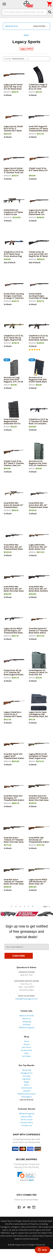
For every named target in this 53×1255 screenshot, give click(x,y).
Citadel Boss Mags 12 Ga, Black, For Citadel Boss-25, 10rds (38, 87)
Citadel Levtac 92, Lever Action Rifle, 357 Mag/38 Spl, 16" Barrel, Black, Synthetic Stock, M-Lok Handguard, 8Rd (38, 256)
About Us (26, 1018)
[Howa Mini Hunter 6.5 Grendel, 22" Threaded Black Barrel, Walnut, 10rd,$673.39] (39, 619)
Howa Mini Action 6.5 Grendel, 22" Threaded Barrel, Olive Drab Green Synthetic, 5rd (39, 799)
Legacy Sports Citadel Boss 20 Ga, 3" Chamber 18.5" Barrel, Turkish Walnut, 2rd (13, 129)
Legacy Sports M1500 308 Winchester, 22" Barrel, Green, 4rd (38, 881)
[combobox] (24, 12)
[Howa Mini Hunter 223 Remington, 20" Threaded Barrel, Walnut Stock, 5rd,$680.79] (14, 786)
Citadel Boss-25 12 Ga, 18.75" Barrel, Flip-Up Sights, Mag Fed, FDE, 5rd (13, 339)
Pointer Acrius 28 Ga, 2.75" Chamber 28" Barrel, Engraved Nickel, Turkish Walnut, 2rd (13, 673)
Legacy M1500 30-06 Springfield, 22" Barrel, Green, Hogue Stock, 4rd (38, 757)
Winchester (26, 1088)
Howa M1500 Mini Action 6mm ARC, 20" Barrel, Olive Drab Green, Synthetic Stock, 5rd (14, 590)
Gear (26, 1053)
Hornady (26, 1076)
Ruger (26, 1082)
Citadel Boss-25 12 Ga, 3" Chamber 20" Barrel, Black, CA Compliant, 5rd (38, 422)
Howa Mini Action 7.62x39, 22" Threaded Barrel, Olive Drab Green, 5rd (14, 882)
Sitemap (26, 1024)
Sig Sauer (26, 1079)
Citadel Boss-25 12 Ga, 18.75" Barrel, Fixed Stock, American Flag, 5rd (13, 255)
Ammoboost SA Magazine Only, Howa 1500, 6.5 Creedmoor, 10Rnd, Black (38, 464)
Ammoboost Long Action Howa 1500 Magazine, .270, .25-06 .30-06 (13, 380)
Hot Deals (26, 1056)
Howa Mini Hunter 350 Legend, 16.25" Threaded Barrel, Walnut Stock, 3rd (14, 757)
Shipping (26, 1021)
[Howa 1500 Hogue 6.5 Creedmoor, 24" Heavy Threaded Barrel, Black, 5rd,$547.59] (39, 117)
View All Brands (26, 1100)
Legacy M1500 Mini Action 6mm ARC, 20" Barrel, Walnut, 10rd (38, 547)
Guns (26, 1041)
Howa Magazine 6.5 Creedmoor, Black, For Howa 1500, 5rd (38, 672)
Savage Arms (27, 1073)
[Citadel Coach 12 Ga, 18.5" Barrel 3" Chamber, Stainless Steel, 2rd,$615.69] (14, 451)
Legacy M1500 (26, 49)
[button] (26, 26)
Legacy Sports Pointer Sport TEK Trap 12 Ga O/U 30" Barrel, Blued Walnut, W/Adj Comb (13, 88)
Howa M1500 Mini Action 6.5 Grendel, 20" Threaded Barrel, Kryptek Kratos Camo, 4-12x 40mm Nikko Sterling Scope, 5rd (13, 508)
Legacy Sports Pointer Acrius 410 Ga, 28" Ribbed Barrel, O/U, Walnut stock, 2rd (38, 213)
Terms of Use (26, 1119)
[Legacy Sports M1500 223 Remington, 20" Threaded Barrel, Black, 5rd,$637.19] (14, 619)
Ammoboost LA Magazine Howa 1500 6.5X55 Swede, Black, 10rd (38, 380)
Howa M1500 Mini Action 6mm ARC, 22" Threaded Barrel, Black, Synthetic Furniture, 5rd (13, 548)
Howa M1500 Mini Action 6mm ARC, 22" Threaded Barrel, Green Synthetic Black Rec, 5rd (38, 507)
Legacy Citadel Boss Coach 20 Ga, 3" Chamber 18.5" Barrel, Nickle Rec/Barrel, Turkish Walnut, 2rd (13, 716)
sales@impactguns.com (26, 999)
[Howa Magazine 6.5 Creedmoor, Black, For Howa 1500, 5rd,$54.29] (39, 660)
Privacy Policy (26, 1122)
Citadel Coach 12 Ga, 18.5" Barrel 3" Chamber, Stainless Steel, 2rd (14, 463)
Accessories (26, 1050)
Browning (26, 1070)
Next (45, 906)
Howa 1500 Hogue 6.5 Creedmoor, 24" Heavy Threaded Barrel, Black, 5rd (38, 129)
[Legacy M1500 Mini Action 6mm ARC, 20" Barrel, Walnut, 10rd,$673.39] (39, 535)
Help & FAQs (26, 1116)
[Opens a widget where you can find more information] (42, 1250)
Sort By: (8, 59)
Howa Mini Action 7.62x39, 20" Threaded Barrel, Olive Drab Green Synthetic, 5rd (14, 841)
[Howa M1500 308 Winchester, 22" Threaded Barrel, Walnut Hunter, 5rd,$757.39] (39, 828)
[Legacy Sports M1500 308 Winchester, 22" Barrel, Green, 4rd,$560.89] (39, 870)
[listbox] (20, 59)
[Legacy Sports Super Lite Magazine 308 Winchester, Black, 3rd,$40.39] (39, 702)
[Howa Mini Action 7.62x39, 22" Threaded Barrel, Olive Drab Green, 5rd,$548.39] (14, 870)
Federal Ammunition (26, 1094)
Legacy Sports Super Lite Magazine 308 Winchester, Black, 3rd (38, 714)
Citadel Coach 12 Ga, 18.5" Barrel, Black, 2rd (38, 169)
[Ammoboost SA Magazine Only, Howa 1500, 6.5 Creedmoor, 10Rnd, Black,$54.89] (39, 451)
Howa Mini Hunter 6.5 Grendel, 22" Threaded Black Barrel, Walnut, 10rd (38, 631)
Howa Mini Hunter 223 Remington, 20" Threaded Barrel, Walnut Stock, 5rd (14, 799)
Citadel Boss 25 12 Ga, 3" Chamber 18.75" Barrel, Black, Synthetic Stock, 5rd (38, 339)
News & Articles (26, 1015)
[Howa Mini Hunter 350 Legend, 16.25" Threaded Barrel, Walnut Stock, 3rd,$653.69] (14, 744)
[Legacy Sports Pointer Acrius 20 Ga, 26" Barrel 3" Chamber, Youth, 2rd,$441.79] (14, 158)
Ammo (27, 1044)
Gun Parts (26, 1047)
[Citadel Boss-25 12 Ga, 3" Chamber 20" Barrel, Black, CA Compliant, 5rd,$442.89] (39, 409)
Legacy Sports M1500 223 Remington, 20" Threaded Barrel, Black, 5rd (13, 631)
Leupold (26, 1091)
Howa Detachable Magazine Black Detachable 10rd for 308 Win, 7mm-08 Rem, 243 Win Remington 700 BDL (12, 424)
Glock (26, 1085)
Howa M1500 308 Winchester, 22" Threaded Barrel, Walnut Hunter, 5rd (39, 841)
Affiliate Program (26, 1027)
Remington (26, 1097)
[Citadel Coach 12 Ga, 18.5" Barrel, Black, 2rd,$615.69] (39, 158)
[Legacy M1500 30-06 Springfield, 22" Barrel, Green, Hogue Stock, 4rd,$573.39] (39, 744)
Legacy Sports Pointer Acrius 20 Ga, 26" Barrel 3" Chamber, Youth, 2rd (14, 170)
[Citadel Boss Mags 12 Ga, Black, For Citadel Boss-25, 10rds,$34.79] (39, 75)
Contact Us (26, 1125)
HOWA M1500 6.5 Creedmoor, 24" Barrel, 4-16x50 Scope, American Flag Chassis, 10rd (13, 214)
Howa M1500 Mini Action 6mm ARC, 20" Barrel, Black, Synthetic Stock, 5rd (38, 590)
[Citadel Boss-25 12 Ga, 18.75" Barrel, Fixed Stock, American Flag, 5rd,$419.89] (14, 242)
